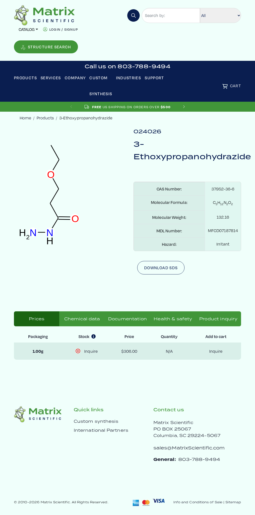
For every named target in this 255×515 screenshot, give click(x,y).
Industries (128, 77)
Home (25, 118)
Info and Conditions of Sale (197, 502)
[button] (184, 106)
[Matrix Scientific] (44, 14)
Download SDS (161, 267)
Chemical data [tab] (82, 319)
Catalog (27, 29)
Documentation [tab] (127, 319)
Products (25, 77)
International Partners (101, 430)
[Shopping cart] (225, 86)
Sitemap (233, 502)
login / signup (63, 29)
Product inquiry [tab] (218, 319)
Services (51, 77)
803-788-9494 (199, 459)
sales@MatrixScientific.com (189, 448)
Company (75, 77)
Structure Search (49, 46)
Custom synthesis (96, 421)
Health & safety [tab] (173, 319)
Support (154, 77)
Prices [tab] (36, 319)
